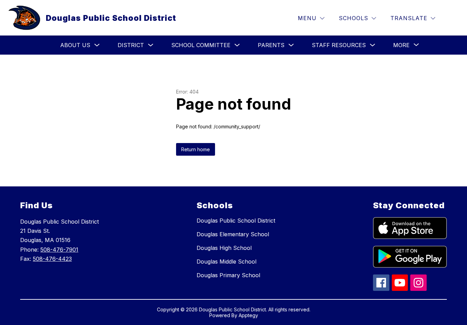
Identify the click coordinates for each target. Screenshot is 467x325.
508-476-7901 (59, 249)
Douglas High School (224, 247)
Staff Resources (339, 45)
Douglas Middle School (226, 261)
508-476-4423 (52, 258)
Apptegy (248, 315)
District (131, 45)
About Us (75, 45)
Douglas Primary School (228, 275)
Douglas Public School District (236, 220)
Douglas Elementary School (233, 234)
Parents (271, 45)
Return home (195, 149)
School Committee (200, 45)
